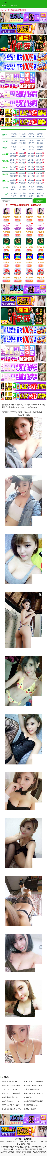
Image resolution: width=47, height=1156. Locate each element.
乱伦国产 (39, 160)
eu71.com (4, 2)
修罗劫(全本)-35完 (30, 1109)
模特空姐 (31, 160)
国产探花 (13, 163)
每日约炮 (6, 235)
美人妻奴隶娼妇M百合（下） (12, 1109)
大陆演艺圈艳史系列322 (32, 1089)
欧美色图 (22, 176)
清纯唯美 (22, 173)
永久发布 (14, 5)
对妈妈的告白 (28, 1097)
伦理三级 (13, 156)
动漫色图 (31, 176)
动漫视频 (31, 156)
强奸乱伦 (31, 167)
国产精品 (13, 167)
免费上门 (6, 220)
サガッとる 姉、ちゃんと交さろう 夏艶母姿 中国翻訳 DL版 (22, 1089)
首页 (12, 405)
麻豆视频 (31, 153)
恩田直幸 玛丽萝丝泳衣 (10, 1081)
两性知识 (22, 183)
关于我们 (18, 1139)
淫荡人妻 (31, 180)
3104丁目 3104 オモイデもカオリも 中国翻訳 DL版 (19, 1101)
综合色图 (39, 176)
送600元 (6, 250)
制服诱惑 (39, 169)
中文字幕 (39, 153)
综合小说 (39, 183)
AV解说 (21, 153)
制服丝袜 (31, 173)
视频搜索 (39, 200)
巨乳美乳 (39, 167)
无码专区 (22, 167)
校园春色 (39, 180)
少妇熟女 (39, 173)
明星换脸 (31, 163)
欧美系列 (39, 156)
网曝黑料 (39, 163)
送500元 (6, 265)
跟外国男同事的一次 (31, 1105)
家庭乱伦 (22, 180)
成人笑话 (31, 183)
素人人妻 (22, 160)
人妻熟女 (13, 169)
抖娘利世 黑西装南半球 (10, 1097)
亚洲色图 (13, 176)
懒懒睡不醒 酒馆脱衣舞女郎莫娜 (35, 1101)
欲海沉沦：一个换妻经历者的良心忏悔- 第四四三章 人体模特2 (23, 1093)
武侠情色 (13, 183)
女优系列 (22, 156)
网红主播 (22, 163)
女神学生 (13, 160)
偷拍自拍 (13, 173)
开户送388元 (6, 281)
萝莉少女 (22, 169)
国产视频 (13, 153)
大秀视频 (31, 169)
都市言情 (13, 180)
